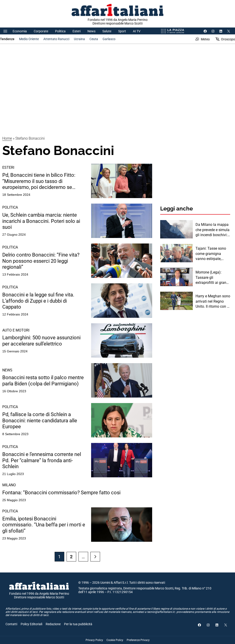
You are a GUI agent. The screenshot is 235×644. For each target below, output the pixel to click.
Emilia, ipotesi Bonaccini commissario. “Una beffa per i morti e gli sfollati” (43, 525)
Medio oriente (29, 39)
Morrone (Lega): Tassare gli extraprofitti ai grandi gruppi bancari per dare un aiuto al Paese (212, 277)
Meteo (205, 39)
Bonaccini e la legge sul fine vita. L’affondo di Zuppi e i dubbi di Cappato (38, 301)
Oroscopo (228, 39)
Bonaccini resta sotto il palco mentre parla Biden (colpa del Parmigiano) (43, 380)
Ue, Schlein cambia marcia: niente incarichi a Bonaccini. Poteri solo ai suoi (41, 221)
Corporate (41, 31)
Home (7, 138)
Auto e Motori (15, 330)
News (91, 31)
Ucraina (79, 39)
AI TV (136, 31)
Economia (20, 31)
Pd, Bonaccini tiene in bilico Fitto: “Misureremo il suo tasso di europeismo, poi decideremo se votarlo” (38, 181)
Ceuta (94, 39)
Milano (9, 485)
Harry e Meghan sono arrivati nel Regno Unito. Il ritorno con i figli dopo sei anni (213, 301)
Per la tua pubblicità (78, 624)
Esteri (77, 31)
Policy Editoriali (31, 624)
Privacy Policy (94, 640)
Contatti (11, 624)
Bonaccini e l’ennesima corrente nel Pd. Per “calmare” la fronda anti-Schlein (41, 460)
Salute (106, 31)
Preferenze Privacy (138, 640)
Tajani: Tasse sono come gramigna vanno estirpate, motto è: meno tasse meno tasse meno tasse (212, 253)
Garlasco (109, 39)
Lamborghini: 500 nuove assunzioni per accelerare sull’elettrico (41, 340)
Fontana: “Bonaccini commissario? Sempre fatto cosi (61, 492)
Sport (122, 31)
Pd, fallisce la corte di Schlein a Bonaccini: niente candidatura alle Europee (39, 420)
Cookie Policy (114, 640)
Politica (60, 31)
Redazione (53, 624)
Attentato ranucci (56, 39)
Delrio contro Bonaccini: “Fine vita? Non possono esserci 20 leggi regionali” (40, 261)
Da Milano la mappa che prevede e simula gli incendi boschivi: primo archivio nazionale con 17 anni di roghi (212, 230)
